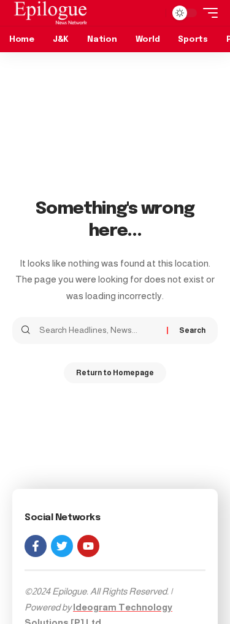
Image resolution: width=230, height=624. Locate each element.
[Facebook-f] (36, 546)
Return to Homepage (115, 373)
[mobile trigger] (207, 13)
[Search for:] (98, 330)
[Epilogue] (50, 13)
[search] (153, 13)
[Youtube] (88, 546)
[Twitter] (62, 546)
